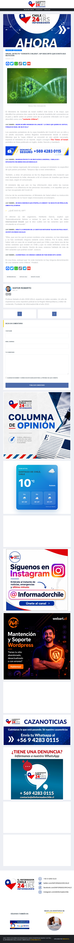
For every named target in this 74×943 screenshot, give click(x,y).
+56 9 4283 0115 (49, 879)
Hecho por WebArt (50, 506)
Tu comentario (9, 352)
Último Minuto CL (35, 940)
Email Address (9, 341)
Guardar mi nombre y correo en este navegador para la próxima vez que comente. (32, 377)
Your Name (8, 331)
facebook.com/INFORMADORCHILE (57, 888)
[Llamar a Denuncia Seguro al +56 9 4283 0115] (37, 150)
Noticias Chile (23, 276)
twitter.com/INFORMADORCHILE (56, 883)
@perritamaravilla (54, 913)
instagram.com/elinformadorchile (56, 892)
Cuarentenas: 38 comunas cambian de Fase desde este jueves (38, 255)
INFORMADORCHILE (11, 276)
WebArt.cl (66, 939)
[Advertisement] (37, 531)
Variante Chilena (35, 276)
